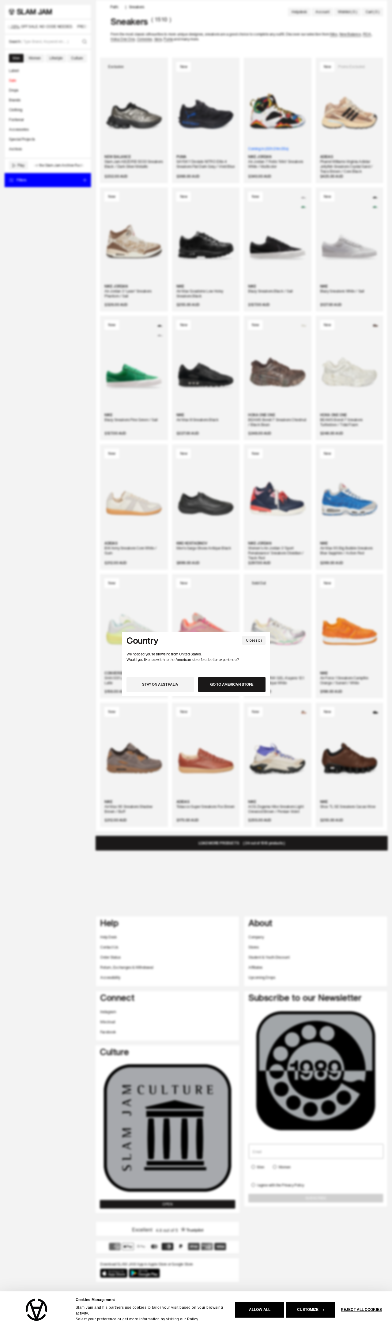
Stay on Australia (160, 684)
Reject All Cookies (361, 1309)
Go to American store (232, 684)
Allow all (259, 1309)
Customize (308, 1309)
